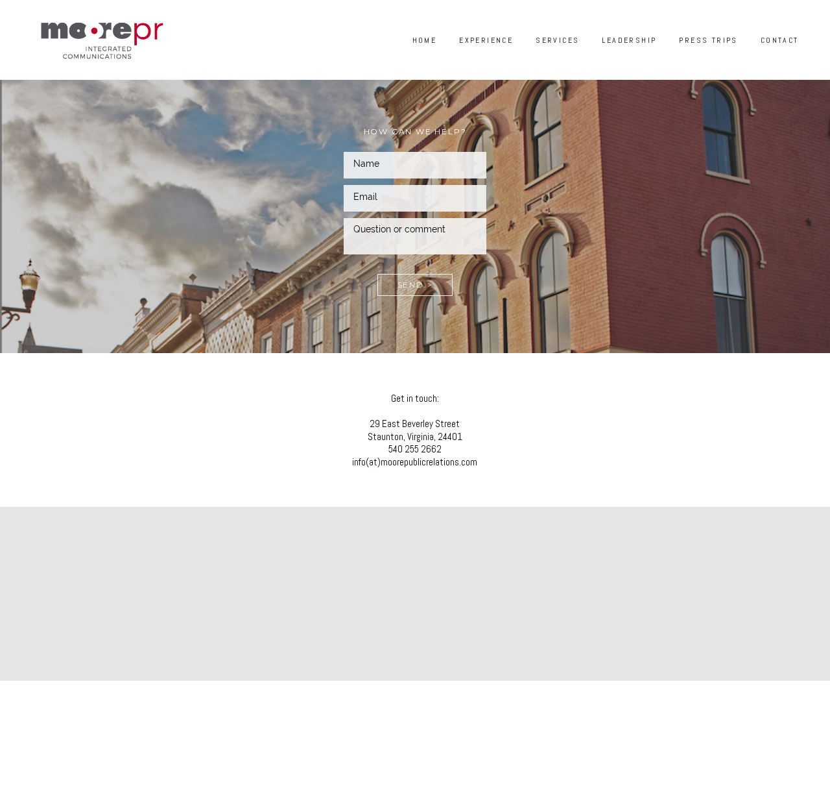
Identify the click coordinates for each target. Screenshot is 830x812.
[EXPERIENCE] (482, 57)
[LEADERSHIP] (625, 57)
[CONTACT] (775, 57)
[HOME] (421, 57)
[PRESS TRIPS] (704, 57)
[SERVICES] (553, 57)
